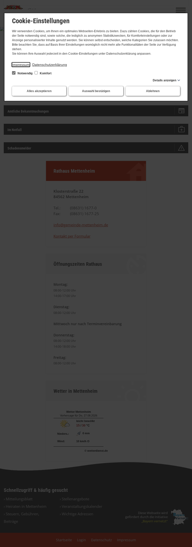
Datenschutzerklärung (49, 65)
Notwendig (25, 73)
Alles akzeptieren (39, 91)
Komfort (45, 73)
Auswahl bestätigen (96, 91)
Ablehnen (153, 91)
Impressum (21, 65)
